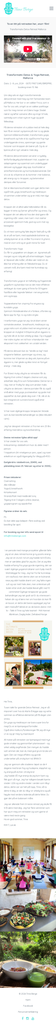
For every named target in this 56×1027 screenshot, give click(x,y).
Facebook (28, 1006)
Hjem (28, 999)
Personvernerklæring (28, 1012)
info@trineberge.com (15, 536)
